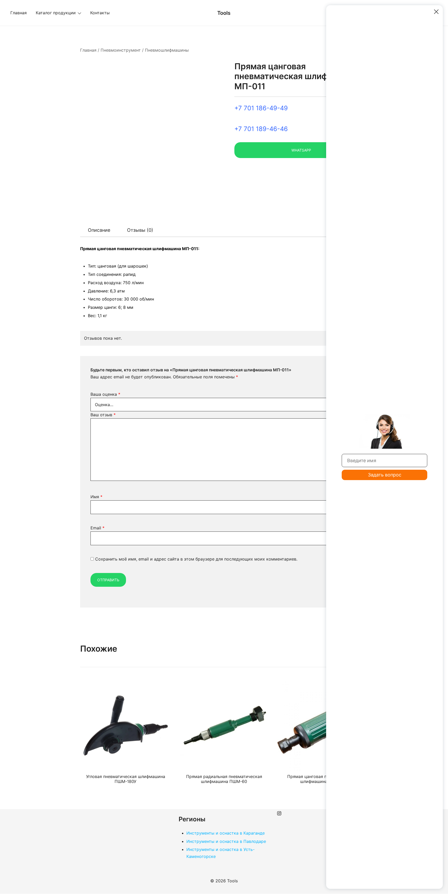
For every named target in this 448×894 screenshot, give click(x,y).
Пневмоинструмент (121, 50)
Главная (18, 12)
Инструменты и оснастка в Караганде (225, 833)
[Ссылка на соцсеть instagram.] (279, 812)
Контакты (100, 12)
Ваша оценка (105, 394)
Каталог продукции (56, 12)
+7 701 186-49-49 (261, 108)
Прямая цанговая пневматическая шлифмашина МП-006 (322, 779)
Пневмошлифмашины (167, 50)
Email (97, 527)
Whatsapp (301, 150)
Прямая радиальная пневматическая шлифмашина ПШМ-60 (224, 779)
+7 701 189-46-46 (261, 129)
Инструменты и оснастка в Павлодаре (226, 841)
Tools (223, 13)
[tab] (99, 230)
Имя (96, 496)
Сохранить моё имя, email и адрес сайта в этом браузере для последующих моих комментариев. (196, 559)
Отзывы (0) (140, 230)
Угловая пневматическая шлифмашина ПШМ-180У (125, 779)
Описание (99, 230)
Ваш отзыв (103, 414)
